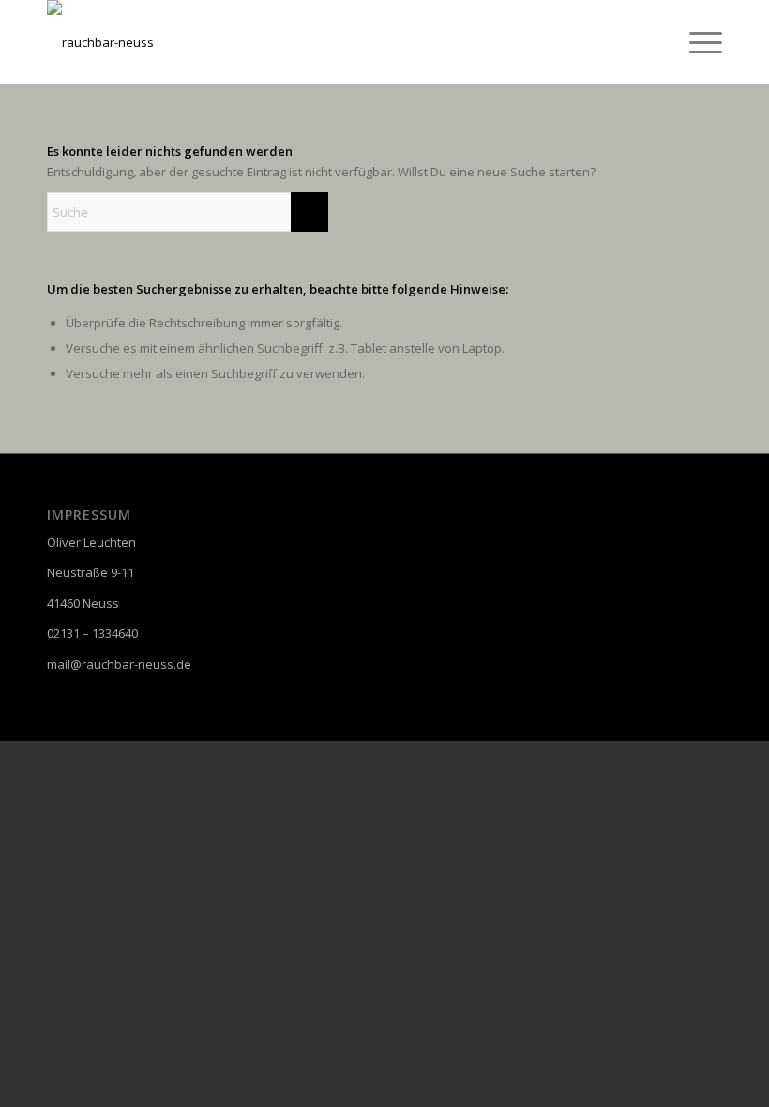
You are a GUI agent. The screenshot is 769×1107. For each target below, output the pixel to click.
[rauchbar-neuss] (100, 42)
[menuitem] (696, 42)
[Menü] (696, 42)
